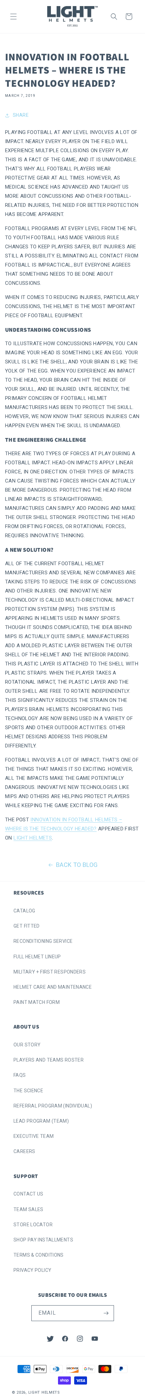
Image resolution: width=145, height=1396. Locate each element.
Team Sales (28, 1209)
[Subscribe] (106, 1313)
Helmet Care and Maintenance (52, 987)
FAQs (19, 1075)
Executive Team (33, 1136)
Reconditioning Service (42, 941)
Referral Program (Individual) (52, 1105)
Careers (24, 1151)
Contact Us (28, 1194)
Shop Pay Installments (43, 1239)
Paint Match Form (36, 1002)
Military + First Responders (49, 972)
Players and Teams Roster (48, 1060)
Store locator (33, 1224)
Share (21, 115)
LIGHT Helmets (32, 838)
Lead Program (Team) (41, 1121)
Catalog (24, 910)
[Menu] (13, 16)
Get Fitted (26, 926)
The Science (28, 1090)
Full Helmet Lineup (37, 956)
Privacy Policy (32, 1270)
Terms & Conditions (38, 1255)
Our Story (26, 1044)
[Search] (114, 16)
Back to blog (77, 864)
